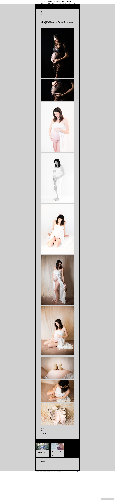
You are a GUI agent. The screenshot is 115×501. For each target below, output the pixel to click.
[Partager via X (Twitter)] (43, 433)
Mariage (62, 5)
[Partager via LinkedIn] (45, 433)
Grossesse (58, 5)
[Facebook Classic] (77, 471)
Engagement (46, 5)
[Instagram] (78, 471)
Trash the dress (67, 5)
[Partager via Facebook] (41, 433)
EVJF (50, 5)
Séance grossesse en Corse (57, 451)
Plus (71, 5)
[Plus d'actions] (73, 12)
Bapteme (54, 5)
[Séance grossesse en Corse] (57, 446)
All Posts (37, 5)
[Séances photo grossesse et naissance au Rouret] (42, 446)
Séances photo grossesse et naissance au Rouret (43, 452)
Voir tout (77, 441)
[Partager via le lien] (47, 433)
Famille (41, 5)
